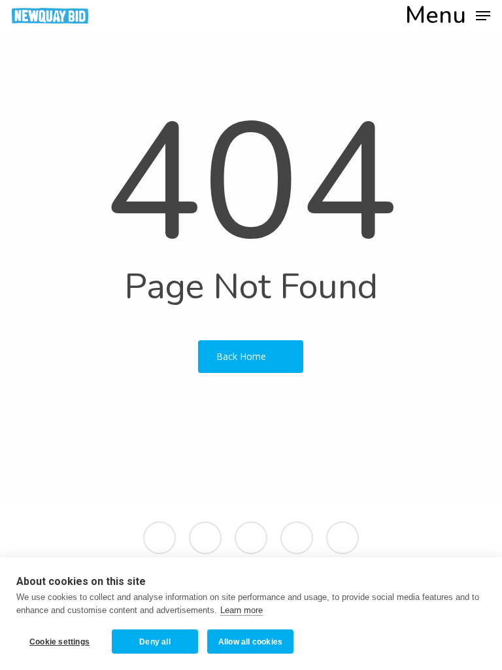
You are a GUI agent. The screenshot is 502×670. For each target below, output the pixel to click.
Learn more (241, 610)
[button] (447, 15)
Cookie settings (59, 641)
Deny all (155, 641)
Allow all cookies (250, 641)
